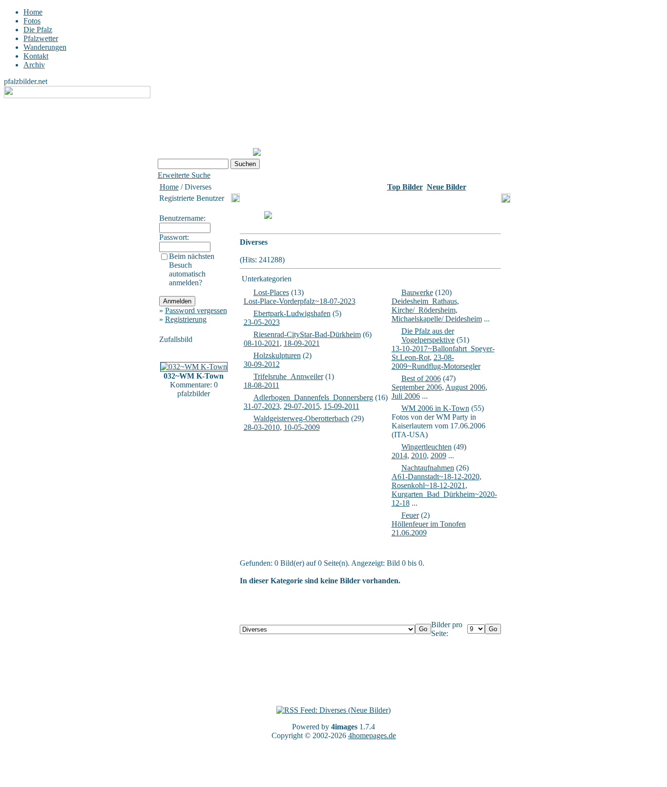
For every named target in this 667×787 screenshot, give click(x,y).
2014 (399, 455)
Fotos (32, 21)
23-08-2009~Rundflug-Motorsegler (436, 361)
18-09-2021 (302, 343)
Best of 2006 (421, 378)
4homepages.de (372, 735)
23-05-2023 (262, 322)
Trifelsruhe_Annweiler (288, 376)
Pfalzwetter (40, 38)
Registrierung (186, 319)
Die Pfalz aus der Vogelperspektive (428, 335)
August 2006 (465, 387)
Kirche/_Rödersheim (424, 310)
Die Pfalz (37, 29)
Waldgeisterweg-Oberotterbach (301, 418)
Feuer (410, 515)
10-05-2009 (302, 427)
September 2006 (417, 387)
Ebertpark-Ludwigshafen (292, 313)
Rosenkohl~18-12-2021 (428, 485)
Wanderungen (44, 47)
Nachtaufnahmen (427, 468)
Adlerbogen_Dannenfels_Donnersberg (313, 397)
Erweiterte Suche (184, 175)
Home (32, 12)
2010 (419, 455)
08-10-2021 (262, 343)
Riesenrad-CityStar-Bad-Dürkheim (307, 334)
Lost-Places (271, 292)
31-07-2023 (262, 406)
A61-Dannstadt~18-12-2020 (435, 476)
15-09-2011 (341, 406)
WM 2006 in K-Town (435, 408)
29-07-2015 (302, 406)
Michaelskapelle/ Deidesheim (437, 319)
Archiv (34, 65)
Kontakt (35, 56)
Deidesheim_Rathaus (424, 301)
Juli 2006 (406, 396)
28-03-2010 (262, 427)
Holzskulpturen (277, 355)
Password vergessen (196, 310)
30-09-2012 (262, 364)
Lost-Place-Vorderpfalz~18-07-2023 (299, 301)
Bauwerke (417, 292)
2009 (438, 455)
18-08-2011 (261, 385)
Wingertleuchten (426, 447)
